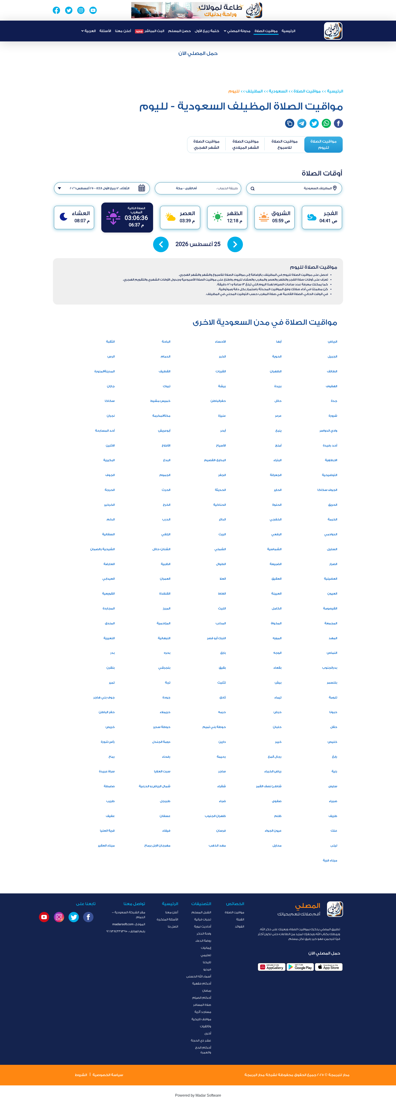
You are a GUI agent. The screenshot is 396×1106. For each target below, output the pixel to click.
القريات (221, 371)
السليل (332, 549)
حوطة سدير (161, 727)
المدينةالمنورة (104, 371)
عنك (334, 830)
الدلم (111, 519)
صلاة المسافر (202, 1004)
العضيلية (330, 578)
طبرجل (165, 801)
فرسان (221, 830)
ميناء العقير (106, 845)
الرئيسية (288, 31)
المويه (277, 638)
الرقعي (276, 534)
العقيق (276, 578)
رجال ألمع (274, 756)
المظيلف (254, 91)
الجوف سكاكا (327, 490)
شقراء (221, 786)
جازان (111, 386)
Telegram (301, 123)
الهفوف (331, 386)
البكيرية (109, 460)
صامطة (109, 786)
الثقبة (110, 341)
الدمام (165, 356)
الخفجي (275, 519)
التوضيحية (329, 475)
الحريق (332, 504)
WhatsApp (326, 123)
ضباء (222, 801)
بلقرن (111, 667)
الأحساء (220, 341)
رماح (112, 756)
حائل (278, 401)
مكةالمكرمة (161, 415)
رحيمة (221, 756)
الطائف (332, 371)
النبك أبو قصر (216, 638)
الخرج (166, 504)
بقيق (222, 667)
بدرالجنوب (329, 667)
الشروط (81, 1075)
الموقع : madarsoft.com (128, 924)
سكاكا (110, 401)
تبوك (166, 386)
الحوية (276, 356)
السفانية (108, 534)
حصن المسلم (179, 31)
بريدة (277, 386)
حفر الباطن (107, 712)
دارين (222, 742)
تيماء (277, 697)
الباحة (166, 341)
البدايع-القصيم (215, 460)
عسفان (165, 816)
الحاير (277, 490)
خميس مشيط (160, 401)
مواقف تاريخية (201, 1019)
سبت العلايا (162, 771)
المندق (110, 623)
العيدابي (108, 578)
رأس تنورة (108, 742)
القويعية (108, 593)
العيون (332, 593)
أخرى (207, 1033)
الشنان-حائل (161, 549)
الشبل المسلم (201, 912)
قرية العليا (107, 830)
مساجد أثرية (203, 1012)
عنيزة (222, 415)
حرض (277, 712)
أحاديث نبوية (202, 926)
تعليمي (206, 955)
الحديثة (220, 490)
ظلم (277, 816)
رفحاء (166, 756)
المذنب (221, 623)
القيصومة (330, 608)
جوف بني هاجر (104, 697)
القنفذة (164, 593)
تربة (167, 682)
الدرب (166, 519)
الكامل (276, 608)
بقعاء (277, 667)
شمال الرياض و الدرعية (154, 786)
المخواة (276, 623)
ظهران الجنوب (215, 816)
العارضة (109, 564)
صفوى (276, 801)
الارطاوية (331, 460)
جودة (166, 697)
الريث (222, 534)
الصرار (333, 564)
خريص (110, 727)
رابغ (334, 756)
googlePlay (300, 967)
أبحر (223, 430)
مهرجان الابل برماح (157, 845)
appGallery (272, 967)
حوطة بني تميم (214, 727)
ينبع (278, 430)
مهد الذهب (217, 845)
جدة (334, 401)
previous (161, 244)
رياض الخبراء (272, 771)
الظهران (275, 371)
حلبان (277, 727)
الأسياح (221, 445)
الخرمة (332, 519)
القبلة (240, 919)
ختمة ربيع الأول (207, 31)
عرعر (278, 415)
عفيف (110, 816)
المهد (333, 638)
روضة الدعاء (203, 940)
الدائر (222, 519)
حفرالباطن (218, 401)
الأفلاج (166, 445)
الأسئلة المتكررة (167, 919)
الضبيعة (275, 564)
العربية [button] (90, 31)
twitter (314, 123)
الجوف (110, 475)
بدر (112, 652)
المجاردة (109, 608)
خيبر (278, 742)
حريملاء (165, 712)
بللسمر (332, 682)
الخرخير (109, 504)
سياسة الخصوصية (108, 1075)
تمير (112, 682)
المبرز (166, 608)
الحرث (166, 490)
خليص (332, 742)
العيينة (276, 593)
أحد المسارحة (105, 430)
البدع (166, 460)
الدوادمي (330, 534)
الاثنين (110, 445)
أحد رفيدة (330, 445)
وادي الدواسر (328, 430)
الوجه (277, 652)
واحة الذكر (204, 933)
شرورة (333, 415)
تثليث (221, 682)
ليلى (333, 845)
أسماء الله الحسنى (198, 976)
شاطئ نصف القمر (268, 786)
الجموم (165, 475)
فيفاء (166, 830)
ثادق (223, 697)
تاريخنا (207, 962)
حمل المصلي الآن (198, 53)
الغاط (222, 593)
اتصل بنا (173, 926)
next (235, 244)
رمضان (206, 990)
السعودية (278, 91)
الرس (111, 356)
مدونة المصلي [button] (238, 31)
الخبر (222, 356)
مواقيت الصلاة (266, 31)
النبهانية (164, 638)
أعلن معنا (123, 31)
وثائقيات (205, 1026)
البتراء (277, 460)
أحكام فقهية (201, 983)
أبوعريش (164, 430)
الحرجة (110, 490)
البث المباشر (150, 31)
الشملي (220, 549)
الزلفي (165, 534)
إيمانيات (206, 947)
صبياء (333, 801)
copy (289, 123)
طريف (333, 816)
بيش (278, 682)
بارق (223, 652)
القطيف (164, 371)
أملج (278, 445)
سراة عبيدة (107, 771)
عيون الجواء (273, 830)
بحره (167, 652)
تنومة (333, 697)
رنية (334, 771)
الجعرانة (275, 475)
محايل (276, 845)
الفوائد (239, 926)
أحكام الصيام (201, 997)
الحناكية (219, 504)
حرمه (222, 712)
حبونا (333, 712)
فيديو (207, 969)
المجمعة (330, 623)
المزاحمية (163, 623)
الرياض (332, 341)
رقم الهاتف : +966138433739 (125, 931)
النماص (332, 652)
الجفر (222, 475)
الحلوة (276, 504)
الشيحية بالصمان (102, 549)
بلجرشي (164, 667)
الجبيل (332, 356)
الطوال (221, 564)
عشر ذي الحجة (201, 1040)
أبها (278, 341)
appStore (329, 967)
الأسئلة (105, 31)
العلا (223, 578)
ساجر (222, 771)
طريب (110, 801)
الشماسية (274, 549)
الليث (222, 608)
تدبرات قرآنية (202, 919)
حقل (333, 727)
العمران (165, 578)
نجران (111, 415)
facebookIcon (338, 123)
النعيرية (109, 638)
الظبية (165, 564)
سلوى (332, 786)
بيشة (222, 386)
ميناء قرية (330, 860)
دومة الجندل (161, 742)
